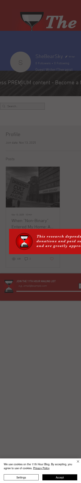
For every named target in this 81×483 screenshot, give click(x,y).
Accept (60, 477)
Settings (21, 477)
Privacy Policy (41, 468)
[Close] (75, 463)
